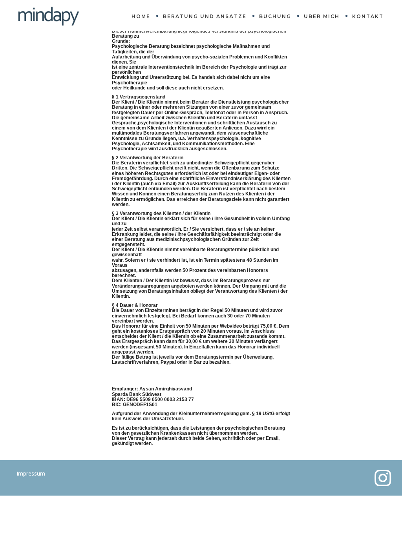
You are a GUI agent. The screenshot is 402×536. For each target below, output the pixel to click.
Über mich (322, 16)
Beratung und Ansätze (205, 16)
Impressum (30, 473)
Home (141, 16)
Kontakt (368, 16)
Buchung (275, 16)
